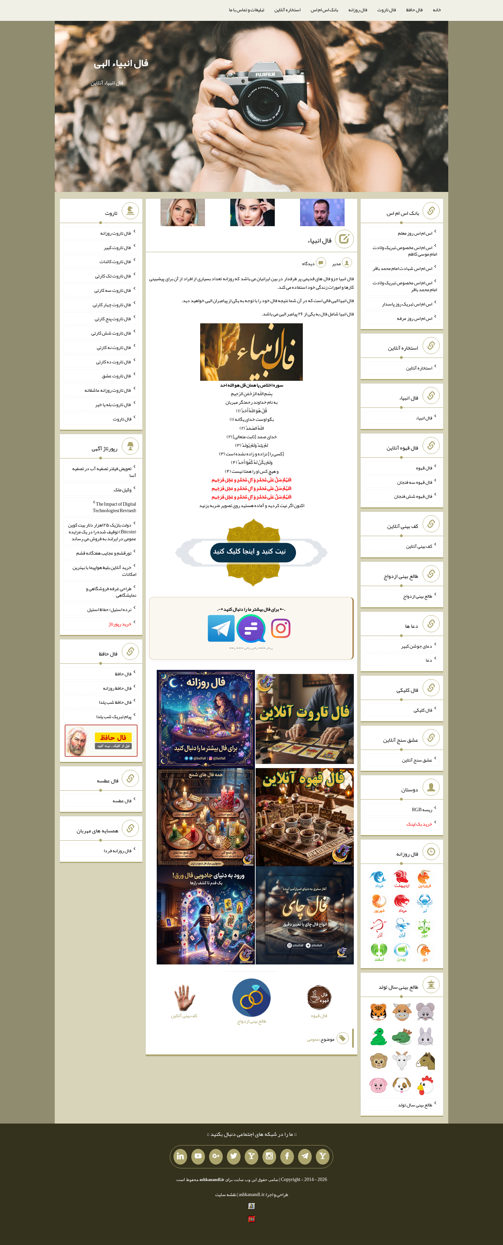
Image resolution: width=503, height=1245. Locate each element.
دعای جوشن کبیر (416, 645)
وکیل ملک (122, 489)
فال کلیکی (423, 710)
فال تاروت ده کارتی (113, 361)
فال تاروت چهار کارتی (112, 304)
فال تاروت (386, 9)
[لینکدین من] (180, 1157)
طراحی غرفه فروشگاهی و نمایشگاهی (111, 591)
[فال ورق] (206, 917)
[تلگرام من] (305, 1157)
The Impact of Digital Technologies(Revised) (114, 507)
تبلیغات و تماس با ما (246, 9)
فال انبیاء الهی (121, 62)
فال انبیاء (319, 240)
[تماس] (251, 1157)
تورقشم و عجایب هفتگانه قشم (103, 553)
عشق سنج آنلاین (417, 759)
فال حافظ (414, 9)
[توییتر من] (234, 1157)
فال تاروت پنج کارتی (113, 318)
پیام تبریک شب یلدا (113, 716)
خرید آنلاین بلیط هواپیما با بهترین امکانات (104, 570)
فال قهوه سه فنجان (414, 482)
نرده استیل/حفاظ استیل (109, 609)
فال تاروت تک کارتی (113, 276)
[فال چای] (305, 917)
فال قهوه (424, 467)
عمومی (313, 1039)
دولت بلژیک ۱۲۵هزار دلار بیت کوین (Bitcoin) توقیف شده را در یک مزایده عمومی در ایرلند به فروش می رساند (102, 531)
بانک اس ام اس (324, 9)
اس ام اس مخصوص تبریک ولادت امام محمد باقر (405, 286)
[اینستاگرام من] (269, 1157)
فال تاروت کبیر (117, 247)
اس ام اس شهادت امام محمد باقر (402, 268)
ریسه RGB (422, 809)
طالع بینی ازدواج (417, 596)
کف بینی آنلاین (419, 546)
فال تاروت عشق (116, 375)
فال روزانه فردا (117, 850)
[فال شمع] (206, 818)
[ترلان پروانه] (252, 214)
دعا (429, 660)
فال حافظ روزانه (117, 687)
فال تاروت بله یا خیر (113, 404)
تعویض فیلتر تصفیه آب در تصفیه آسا (104, 472)
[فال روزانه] (206, 720)
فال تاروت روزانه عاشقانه (108, 390)
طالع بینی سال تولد (415, 1104)
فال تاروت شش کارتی (111, 333)
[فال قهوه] (305, 818)
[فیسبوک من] (287, 1157)
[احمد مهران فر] (322, 214)
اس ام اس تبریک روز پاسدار (407, 304)
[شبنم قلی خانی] (182, 214)
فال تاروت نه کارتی (114, 347)
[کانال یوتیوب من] (198, 1157)
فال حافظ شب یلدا (115, 702)
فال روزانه (357, 9)
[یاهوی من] (323, 1157)
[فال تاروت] (305, 720)
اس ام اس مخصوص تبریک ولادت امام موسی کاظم (405, 250)
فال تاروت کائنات (115, 261)
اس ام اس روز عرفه (414, 318)
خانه (437, 9)
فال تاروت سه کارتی (112, 290)
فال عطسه (122, 800)
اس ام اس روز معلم (415, 233)
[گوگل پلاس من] (216, 1157)
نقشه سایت (225, 1194)
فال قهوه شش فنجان (413, 496)
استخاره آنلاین (287, 9)
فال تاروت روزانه (115, 233)
